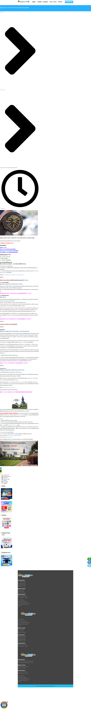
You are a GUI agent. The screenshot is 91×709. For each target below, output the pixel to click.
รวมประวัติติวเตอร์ (21, 600)
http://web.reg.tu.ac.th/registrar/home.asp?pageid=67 (14, 275)
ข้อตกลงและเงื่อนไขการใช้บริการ (23, 604)
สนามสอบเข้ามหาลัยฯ (6, 476)
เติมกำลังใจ (5, 480)
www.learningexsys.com (12, 425)
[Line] (19, 469)
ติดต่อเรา (19, 606)
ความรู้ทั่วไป (5, 483)
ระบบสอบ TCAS (6, 475)
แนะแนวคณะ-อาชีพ (6, 479)
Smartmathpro (9, 437)
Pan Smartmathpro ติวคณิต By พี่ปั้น (14, 435)
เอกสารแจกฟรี (5, 482)
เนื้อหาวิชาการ (5, 478)
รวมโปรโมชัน (39, 2)
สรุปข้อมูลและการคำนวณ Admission (9, 387)
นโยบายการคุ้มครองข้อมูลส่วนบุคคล (24, 603)
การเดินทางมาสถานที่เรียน (22, 601)
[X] (19, 471)
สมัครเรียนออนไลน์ (69, 2)
